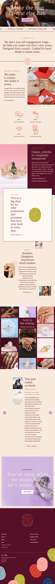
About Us (3, 537)
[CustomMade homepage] (6, 5)
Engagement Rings (34, 537)
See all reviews (32, 446)
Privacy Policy (3, 560)
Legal (2, 542)
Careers (3, 539)
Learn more (26, 292)
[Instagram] (1, 555)
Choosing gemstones (38, 181)
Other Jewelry (33, 539)
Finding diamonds (37, 178)
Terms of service (4, 558)
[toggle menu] (53, 3)
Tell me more (8, 100)
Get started (27, 20)
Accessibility (3, 561)
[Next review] (50, 413)
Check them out (16, 235)
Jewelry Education (34, 542)
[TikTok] (4, 555)
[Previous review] (4, 413)
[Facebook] (6, 555)
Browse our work (26, 327)
